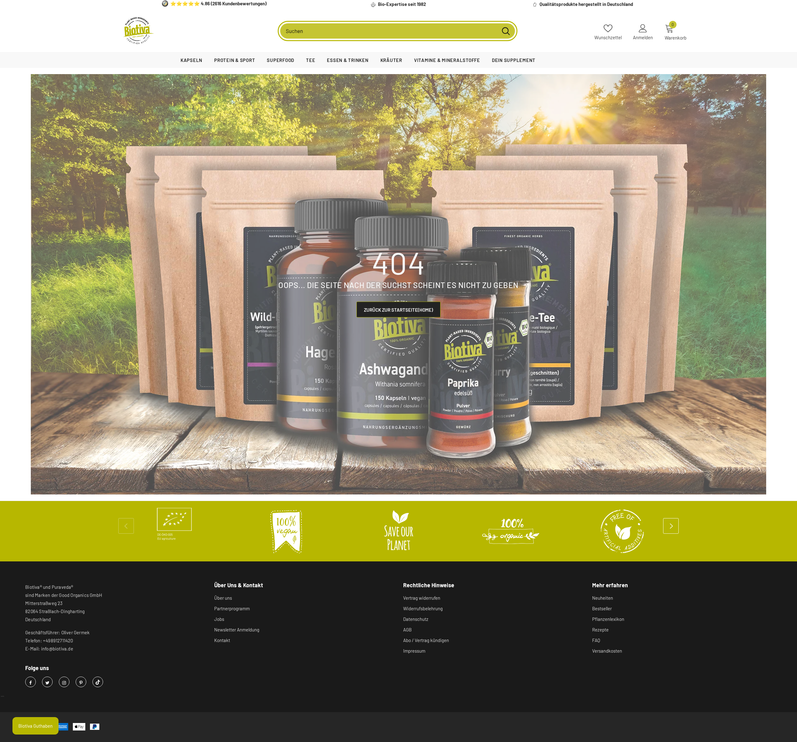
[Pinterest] (81, 682)
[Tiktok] (97, 682)
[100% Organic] (510, 531)
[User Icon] (643, 28)
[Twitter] (47, 682)
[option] (174, 524)
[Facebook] (30, 682)
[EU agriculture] (174, 524)
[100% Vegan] (286, 531)
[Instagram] (64, 682)
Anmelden (643, 37)
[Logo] (138, 30)
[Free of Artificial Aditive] (622, 531)
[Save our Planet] (398, 531)
